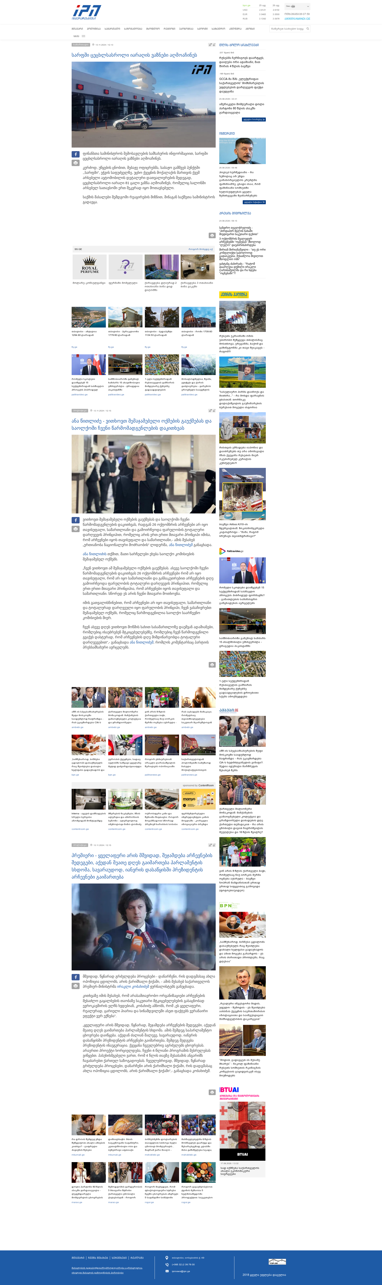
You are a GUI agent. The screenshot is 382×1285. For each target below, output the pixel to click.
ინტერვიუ (227, 133)
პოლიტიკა (94, 28)
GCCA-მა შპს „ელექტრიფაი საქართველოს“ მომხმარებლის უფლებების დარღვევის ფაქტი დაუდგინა (241, 85)
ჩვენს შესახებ (98, 1258)
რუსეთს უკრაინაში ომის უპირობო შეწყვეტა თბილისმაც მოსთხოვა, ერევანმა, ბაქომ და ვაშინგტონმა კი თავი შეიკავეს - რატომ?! (242, 343)
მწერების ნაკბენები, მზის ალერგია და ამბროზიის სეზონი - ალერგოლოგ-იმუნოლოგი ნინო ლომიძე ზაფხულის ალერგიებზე (124, 820)
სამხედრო (218, 28)
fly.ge (74, 347)
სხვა (76, 36)
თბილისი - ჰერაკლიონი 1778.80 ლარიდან (123, 333)
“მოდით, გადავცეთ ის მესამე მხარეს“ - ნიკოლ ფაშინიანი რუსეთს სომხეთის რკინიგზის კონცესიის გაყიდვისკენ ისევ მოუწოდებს (240, 1068)
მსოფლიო (153, 28)
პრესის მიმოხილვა (235, 213)
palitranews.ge (153, 774)
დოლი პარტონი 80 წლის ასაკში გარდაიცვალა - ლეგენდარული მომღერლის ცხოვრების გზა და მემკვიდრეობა (87, 1193)
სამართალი (112, 28)
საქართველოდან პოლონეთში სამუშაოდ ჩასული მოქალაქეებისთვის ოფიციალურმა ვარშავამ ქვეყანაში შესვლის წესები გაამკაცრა (197, 770)
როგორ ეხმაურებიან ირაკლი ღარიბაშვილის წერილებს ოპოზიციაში (160, 763)
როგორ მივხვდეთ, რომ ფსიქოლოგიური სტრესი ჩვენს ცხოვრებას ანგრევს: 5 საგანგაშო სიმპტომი (162, 1192)
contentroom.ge (80, 829)
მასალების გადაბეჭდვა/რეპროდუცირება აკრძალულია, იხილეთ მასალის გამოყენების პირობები (107, 1270)
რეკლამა (137, 1258)
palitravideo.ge (80, 394)
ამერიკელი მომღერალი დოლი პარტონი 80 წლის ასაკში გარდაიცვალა (241, 108)
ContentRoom (206, 785)
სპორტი (202, 28)
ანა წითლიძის (94, 554)
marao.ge (77, 1202)
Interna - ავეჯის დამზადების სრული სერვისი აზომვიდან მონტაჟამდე (89, 817)
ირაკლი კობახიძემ (133, 987)
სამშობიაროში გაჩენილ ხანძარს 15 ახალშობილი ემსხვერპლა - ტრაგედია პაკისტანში (124, 384)
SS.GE (78, 249)
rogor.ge (149, 1202)
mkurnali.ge (78, 1154)
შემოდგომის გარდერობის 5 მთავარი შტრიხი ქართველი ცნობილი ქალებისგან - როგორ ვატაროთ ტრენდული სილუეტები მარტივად (125, 1195)
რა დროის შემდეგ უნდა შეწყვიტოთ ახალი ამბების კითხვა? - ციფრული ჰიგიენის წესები (88, 1144)
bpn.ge (246, 5)
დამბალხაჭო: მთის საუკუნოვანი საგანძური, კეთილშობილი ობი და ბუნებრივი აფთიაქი (123, 1144)
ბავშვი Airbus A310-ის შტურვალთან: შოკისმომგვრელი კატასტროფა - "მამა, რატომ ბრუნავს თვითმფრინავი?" (241, 530)
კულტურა (235, 28)
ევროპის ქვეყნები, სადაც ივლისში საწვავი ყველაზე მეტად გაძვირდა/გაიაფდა (124, 763)
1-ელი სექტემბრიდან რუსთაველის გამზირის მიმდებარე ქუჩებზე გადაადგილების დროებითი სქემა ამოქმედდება (159, 388)
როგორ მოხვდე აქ (201, 249)
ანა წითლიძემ (181, 545)
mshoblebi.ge (152, 1154)
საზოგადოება (133, 28)
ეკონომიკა (186, 28)
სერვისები (119, 1258)
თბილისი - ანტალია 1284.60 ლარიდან (84, 333)
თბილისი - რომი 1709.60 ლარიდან (196, 333)
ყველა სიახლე (253, 119)
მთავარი (77, 28)
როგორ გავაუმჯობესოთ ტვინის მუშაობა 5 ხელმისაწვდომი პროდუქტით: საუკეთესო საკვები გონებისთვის (197, 1193)
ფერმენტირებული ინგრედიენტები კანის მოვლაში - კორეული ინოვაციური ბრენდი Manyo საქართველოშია (196, 820)
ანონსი (250, 28)
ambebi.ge (77, 727)
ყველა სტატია (253, 202)
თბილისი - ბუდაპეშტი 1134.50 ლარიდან (158, 333)
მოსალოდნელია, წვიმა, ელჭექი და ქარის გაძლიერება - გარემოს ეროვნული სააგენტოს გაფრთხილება (196, 386)
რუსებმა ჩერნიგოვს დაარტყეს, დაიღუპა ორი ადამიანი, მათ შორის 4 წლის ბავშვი (241, 62)
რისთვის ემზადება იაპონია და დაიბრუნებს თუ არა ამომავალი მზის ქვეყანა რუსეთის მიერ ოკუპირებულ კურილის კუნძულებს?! (241, 455)
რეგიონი (169, 28)
